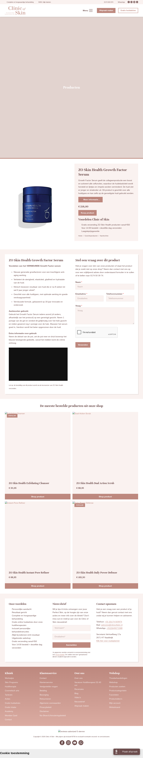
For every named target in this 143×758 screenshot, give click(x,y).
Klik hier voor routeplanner (108, 641)
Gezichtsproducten (91, 236)
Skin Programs (11, 682)
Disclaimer (44, 711)
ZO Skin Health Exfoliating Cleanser (29, 483)
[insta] (131, 2)
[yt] (134, 2)
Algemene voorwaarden (50, 703)
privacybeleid (59, 654)
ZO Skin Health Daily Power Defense (96, 572)
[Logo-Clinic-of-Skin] (15, 10)
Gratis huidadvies (12, 703)
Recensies (79, 689)
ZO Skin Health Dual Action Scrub (95, 483)
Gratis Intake (10, 707)
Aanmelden (71, 645)
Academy (9, 711)
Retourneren (45, 699)
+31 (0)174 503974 (113, 622)
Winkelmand (114, 707)
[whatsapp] (137, 2)
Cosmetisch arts (12, 690)
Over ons (78, 678)
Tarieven (8, 695)
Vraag (78, 306)
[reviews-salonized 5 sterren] (71, 731)
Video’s (77, 697)
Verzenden (83, 345)
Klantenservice (46, 682)
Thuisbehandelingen (118, 678)
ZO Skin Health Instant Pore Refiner (29, 572)
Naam (78, 282)
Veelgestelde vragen (49, 686)
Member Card (11, 715)
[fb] (129, 2)
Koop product (87, 213)
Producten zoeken (117, 686)
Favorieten (114, 695)
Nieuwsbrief (79, 701)
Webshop (113, 682)
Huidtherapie (10, 686)
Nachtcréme (104, 236)
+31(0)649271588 (114, 628)
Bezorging (44, 695)
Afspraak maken (81, 706)
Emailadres (81, 294)
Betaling (43, 690)
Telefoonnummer (115, 294)
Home (80, 236)
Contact (8, 719)
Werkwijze (9, 678)
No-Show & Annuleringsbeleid (53, 715)
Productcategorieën (118, 690)
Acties (7, 699)
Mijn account (114, 703)
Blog (76, 693)
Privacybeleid (45, 707)
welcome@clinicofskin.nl (111, 625)
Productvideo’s (115, 699)
